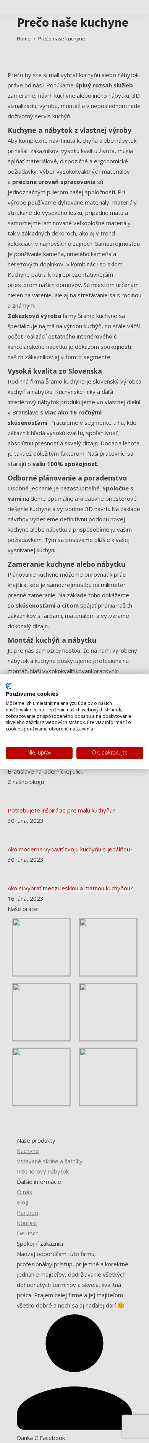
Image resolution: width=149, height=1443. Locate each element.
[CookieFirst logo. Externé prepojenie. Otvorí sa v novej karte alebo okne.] (8, 685)
